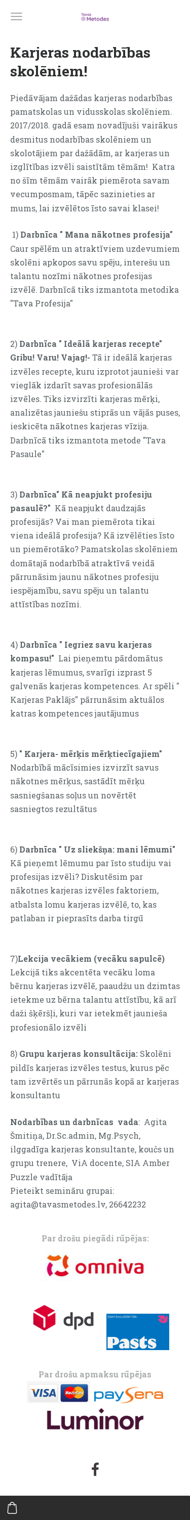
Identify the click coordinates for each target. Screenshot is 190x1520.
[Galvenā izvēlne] (16, 16)
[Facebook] (95, 1469)
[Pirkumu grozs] (12, 1508)
